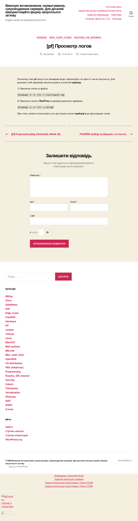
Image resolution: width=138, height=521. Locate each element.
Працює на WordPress (18, 466)
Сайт (32, 215)
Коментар (35, 175)
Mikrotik (9, 350)
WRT (8, 401)
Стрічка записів (14, 431)
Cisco (8, 300)
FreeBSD (42, 37)
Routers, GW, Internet (87, 37)
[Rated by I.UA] (69, 512)
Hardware (10, 321)
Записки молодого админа (69, 479)
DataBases (11, 304)
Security (10, 380)
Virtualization (12, 392)
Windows (10, 396)
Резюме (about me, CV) (98, 18)
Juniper (9, 329)
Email (73, 202)
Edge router (12, 313)
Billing (9, 296)
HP (7, 325)
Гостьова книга (113, 6)
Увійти (9, 427)
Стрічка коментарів (16, 435)
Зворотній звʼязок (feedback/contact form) (99, 10)
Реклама (116, 18)
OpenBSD (10, 359)
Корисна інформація (98, 14)
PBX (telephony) (14, 367)
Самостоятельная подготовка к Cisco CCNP (69, 486)
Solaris (9, 384)
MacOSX (10, 342)
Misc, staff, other (61, 37)
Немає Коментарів (89, 54)
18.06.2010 (67, 54)
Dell (7, 309)
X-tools (9, 409)
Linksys (9, 334)
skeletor (50, 54)
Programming (13, 371)
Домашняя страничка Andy (69, 475)
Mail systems (12, 346)
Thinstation (11, 388)
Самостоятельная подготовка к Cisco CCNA (69, 482)
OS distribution (13, 363)
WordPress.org (13, 439)
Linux (8, 338)
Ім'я (32, 202)
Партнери (116, 14)
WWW (8, 405)
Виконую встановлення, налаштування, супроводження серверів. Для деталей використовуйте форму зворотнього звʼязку (35, 10)
